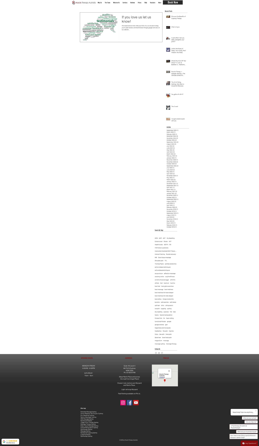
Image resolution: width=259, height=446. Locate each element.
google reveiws (159, 324)
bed (161, 283)
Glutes (166, 241)
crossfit (157, 308)
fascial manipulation (166, 315)
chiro (162, 305)
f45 (171, 312)
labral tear (158, 337)
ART (164, 238)
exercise (166, 312)
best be (172, 283)
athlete (157, 283)
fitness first (158, 318)
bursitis (157, 302)
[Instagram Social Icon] (123, 402)
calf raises (173, 302)
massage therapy (171, 344)
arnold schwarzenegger (162, 280)
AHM (160, 238)
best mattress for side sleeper (164, 296)
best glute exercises (167, 286)
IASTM (166, 244)
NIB (156, 257)
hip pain (165, 331)
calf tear (157, 305)
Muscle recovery (171, 254)
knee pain (169, 334)
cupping (163, 308)
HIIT (170, 241)
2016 (156, 238)
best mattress (169, 289)
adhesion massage (169, 273)
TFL (166, 260)
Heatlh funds (159, 244)
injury (156, 334)
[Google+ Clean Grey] (162, 353)
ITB (170, 244)
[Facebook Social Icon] (129, 402)
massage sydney (160, 344)
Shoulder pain (159, 260)
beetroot (166, 283)
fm (164, 318)
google (169, 321)
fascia (157, 315)
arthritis (172, 280)
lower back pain (167, 337)
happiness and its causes (162, 328)
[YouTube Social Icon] (136, 402)
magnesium (158, 340)
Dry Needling (170, 238)
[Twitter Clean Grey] (159, 353)
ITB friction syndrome (161, 248)
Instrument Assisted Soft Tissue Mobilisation (166, 251)
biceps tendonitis (168, 299)
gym (166, 324)
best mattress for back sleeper (164, 292)
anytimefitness (170, 276)
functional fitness (160, 321)
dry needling (158, 312)
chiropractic (169, 305)
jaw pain (162, 334)
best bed (157, 286)
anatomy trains (159, 276)
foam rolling (170, 318)
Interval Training (160, 254)
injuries (171, 331)
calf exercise (165, 302)
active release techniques (162, 267)
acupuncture (159, 273)
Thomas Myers (159, 264)
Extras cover (158, 241)
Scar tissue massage (164, 257)
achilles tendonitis (170, 264)
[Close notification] (256, 411)
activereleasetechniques (162, 270)
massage (166, 340)
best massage (159, 289)
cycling (169, 308)
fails (174, 312)
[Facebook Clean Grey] (156, 353)
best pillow (158, 299)
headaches (158, 331)
